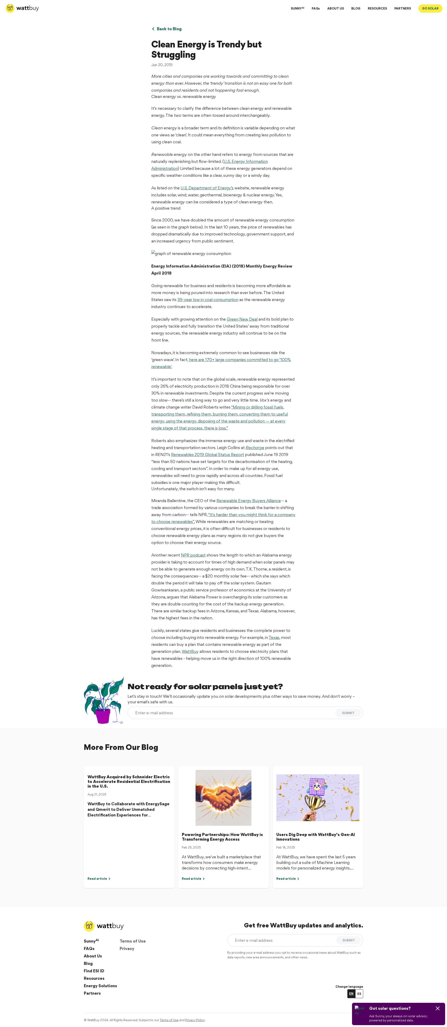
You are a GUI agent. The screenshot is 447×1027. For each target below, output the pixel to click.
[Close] (437, 1008)
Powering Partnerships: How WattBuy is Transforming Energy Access (222, 837)
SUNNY (297, 8)
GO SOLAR (430, 8)
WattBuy (190, 651)
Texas (274, 637)
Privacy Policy (195, 1020)
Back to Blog (169, 28)
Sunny (91, 940)
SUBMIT (348, 713)
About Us (93, 955)
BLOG (355, 8)
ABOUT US (335, 8)
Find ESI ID (94, 970)
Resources (94, 978)
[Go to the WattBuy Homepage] (22, 8)
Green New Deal (242, 319)
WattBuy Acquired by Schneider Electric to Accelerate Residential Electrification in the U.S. (129, 781)
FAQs (316, 8)
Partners (92, 993)
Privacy (127, 948)
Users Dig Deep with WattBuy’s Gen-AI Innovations (315, 837)
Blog (88, 963)
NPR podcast (193, 555)
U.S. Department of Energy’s (207, 187)
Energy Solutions (100, 985)
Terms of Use (133, 941)
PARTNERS (402, 8)
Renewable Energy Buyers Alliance (249, 500)
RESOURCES (377, 8)
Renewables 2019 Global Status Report (207, 454)
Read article (97, 878)
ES (359, 994)
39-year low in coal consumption (207, 299)
